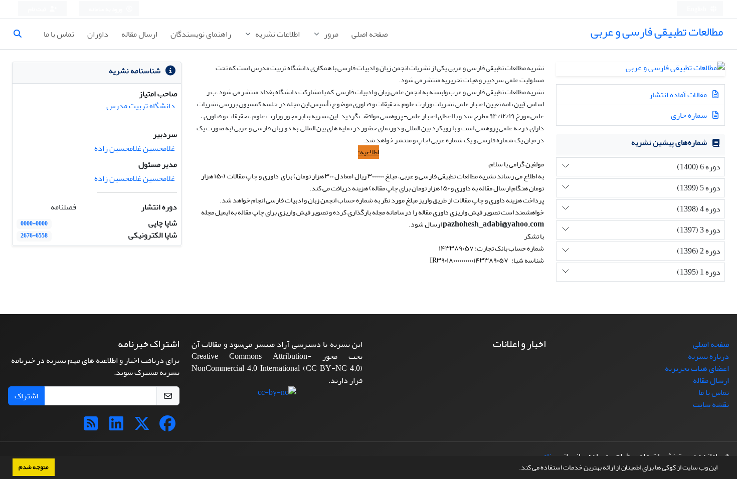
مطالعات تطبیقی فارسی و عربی (657, 32)
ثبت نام (37, 9)
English (697, 9)
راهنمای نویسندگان (200, 34)
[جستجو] (21, 34)
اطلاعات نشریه (277, 34)
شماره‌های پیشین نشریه (669, 142)
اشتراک (26, 395)
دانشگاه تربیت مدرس (140, 105)
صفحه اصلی (369, 34)
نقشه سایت (711, 404)
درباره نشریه (708, 356)
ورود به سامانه (106, 9)
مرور (330, 34)
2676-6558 (34, 236)
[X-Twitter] (142, 426)
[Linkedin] (116, 426)
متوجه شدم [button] (34, 467)
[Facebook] (167, 426)
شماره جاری (689, 115)
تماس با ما (59, 34)
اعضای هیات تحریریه (697, 368)
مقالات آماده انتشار (678, 94)
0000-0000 (34, 223)
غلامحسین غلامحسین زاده (134, 148)
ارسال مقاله (139, 34)
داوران (97, 34)
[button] (516, 468)
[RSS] (91, 426)
